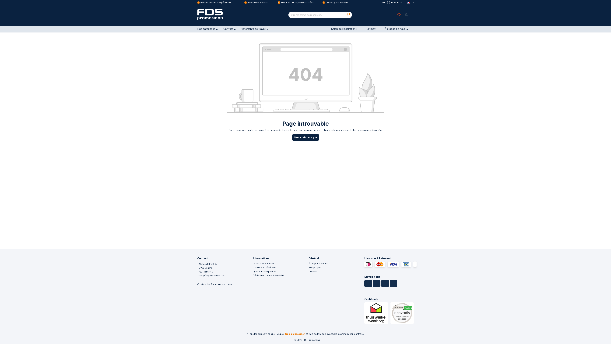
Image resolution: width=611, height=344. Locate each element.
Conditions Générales (264, 267)
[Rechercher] (348, 15)
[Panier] (412, 13)
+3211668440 (206, 271)
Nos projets (315, 267)
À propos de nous (318, 263)
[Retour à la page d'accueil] (221, 14)
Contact (313, 271)
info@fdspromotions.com (212, 275)
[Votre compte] (406, 15)
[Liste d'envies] (399, 15)
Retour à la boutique (305, 137)
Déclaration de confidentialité (268, 275)
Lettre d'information (263, 263)
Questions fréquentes (264, 271)
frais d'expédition (295, 334)
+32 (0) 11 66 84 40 (392, 2)
